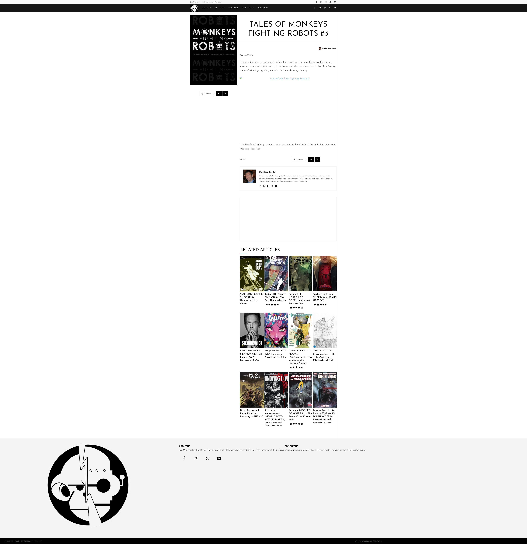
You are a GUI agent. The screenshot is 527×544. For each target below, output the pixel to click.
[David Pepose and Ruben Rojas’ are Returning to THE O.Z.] (252, 390)
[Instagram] (321, 2)
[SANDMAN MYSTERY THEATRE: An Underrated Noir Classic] (252, 273)
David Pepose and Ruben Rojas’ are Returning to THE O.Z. (251, 413)
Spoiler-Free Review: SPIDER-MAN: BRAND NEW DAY (325, 297)
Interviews (248, 8)
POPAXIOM (263, 8)
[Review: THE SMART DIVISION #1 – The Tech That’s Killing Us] (276, 273)
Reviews (207, 8)
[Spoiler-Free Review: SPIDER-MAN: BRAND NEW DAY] (325, 273)
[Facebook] (317, 2)
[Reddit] (326, 2)
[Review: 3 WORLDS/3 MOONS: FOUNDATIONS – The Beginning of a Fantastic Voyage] (300, 330)
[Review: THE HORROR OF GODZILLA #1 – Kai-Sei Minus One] (300, 273)
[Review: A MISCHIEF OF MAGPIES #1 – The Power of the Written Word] (300, 390)
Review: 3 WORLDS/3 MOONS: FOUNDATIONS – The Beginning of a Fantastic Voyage (300, 357)
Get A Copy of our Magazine (211, 2)
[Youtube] (335, 2)
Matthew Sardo (330, 48)
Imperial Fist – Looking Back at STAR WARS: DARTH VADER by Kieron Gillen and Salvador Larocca (324, 416)
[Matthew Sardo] (320, 48)
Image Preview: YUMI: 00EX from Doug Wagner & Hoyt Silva (275, 354)
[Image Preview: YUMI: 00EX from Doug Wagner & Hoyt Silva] (276, 330)
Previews (220, 8)
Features (233, 8)
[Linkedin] (268, 186)
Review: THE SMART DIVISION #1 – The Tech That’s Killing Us (275, 297)
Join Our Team (195, 2)
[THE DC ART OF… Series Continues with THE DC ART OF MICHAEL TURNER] (325, 330)
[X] (330, 2)
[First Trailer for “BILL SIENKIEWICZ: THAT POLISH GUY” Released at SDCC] (252, 330)
